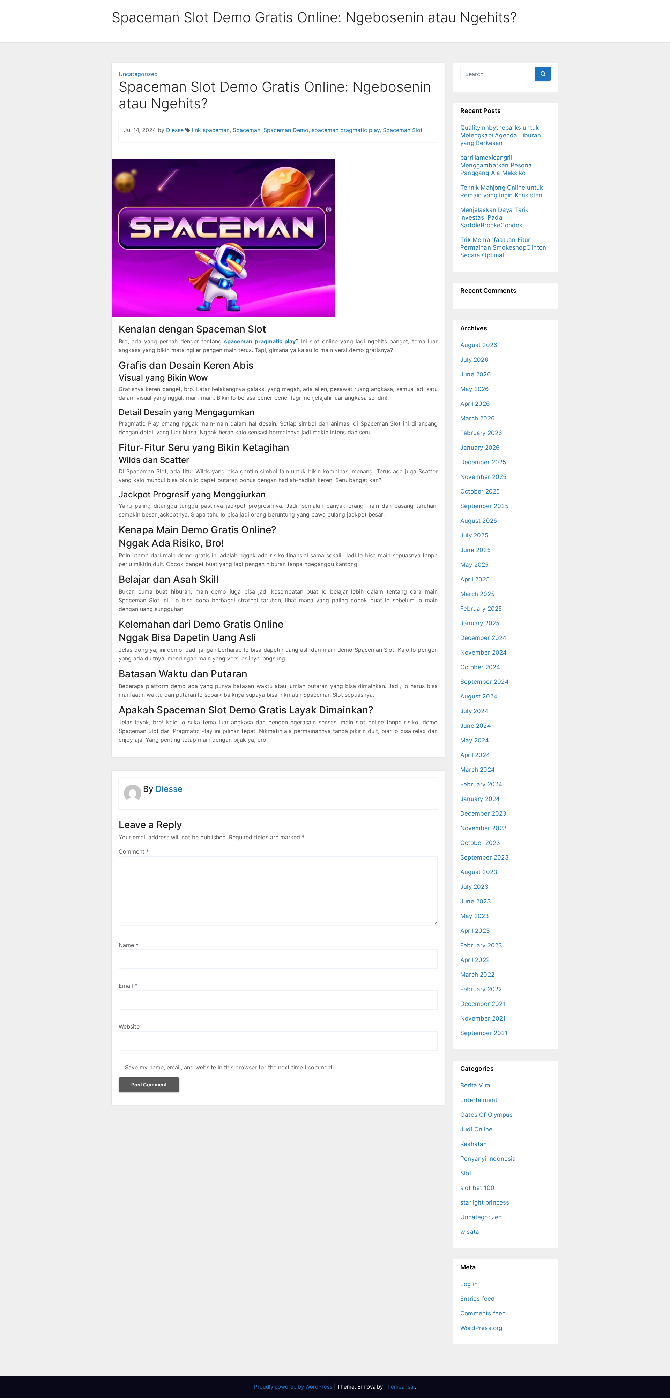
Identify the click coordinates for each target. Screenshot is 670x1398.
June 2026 (475, 374)
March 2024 (477, 769)
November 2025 (483, 476)
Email (128, 985)
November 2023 (483, 828)
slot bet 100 (477, 1187)
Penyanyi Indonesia (488, 1158)
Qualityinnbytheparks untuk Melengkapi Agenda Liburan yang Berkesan (500, 135)
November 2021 (483, 1018)
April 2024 (475, 754)
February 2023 (481, 945)
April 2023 (475, 930)
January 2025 (479, 623)
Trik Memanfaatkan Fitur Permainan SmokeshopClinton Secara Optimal (503, 247)
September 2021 (484, 1033)
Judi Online (476, 1129)
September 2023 (484, 857)
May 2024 (474, 740)
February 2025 (481, 608)
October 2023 (480, 842)
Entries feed (477, 1298)
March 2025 (477, 593)
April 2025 (475, 579)
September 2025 (484, 506)
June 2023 (475, 901)
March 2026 (477, 418)
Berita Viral (476, 1085)
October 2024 (480, 667)
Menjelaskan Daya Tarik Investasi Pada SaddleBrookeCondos (494, 217)
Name (129, 944)
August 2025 (478, 520)
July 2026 (474, 359)
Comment (134, 851)
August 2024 (478, 696)
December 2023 (483, 813)
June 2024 (475, 725)
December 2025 (483, 462)
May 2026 (474, 388)
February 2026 (481, 432)
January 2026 (480, 447)
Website (129, 1026)
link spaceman (211, 130)
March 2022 (477, 974)
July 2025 (474, 535)
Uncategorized (138, 73)
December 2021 (483, 1003)
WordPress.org (481, 1327)
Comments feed (483, 1313)
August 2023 (478, 872)
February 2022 (481, 989)
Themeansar (399, 1386)
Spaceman (246, 130)
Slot (465, 1173)
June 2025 (475, 550)
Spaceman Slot (403, 130)
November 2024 (483, 652)
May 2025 (474, 564)
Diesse (175, 130)
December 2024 (483, 637)
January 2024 (480, 798)
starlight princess (484, 1202)
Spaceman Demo (285, 130)
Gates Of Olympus (486, 1114)
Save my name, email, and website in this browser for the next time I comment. (229, 1067)
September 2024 (484, 681)
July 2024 (474, 711)
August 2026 (478, 345)
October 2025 (480, 491)
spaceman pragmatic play (346, 130)
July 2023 (474, 886)
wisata (469, 1231)
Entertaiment (478, 1100)
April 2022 (475, 959)
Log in (469, 1284)
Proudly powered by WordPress (294, 1386)
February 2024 (481, 784)
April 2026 (475, 403)
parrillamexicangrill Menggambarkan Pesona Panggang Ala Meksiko (496, 165)
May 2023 (474, 915)
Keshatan (473, 1143)
